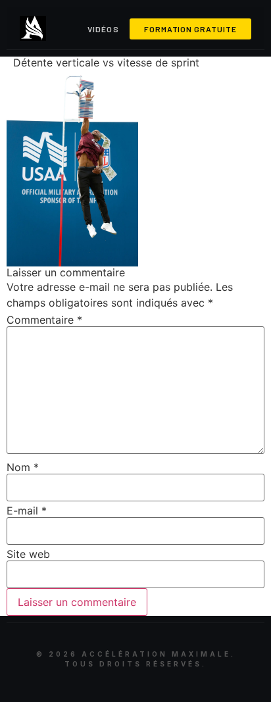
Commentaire (44, 319)
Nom (23, 467)
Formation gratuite (190, 29)
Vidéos (103, 29)
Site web (28, 554)
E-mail (27, 510)
